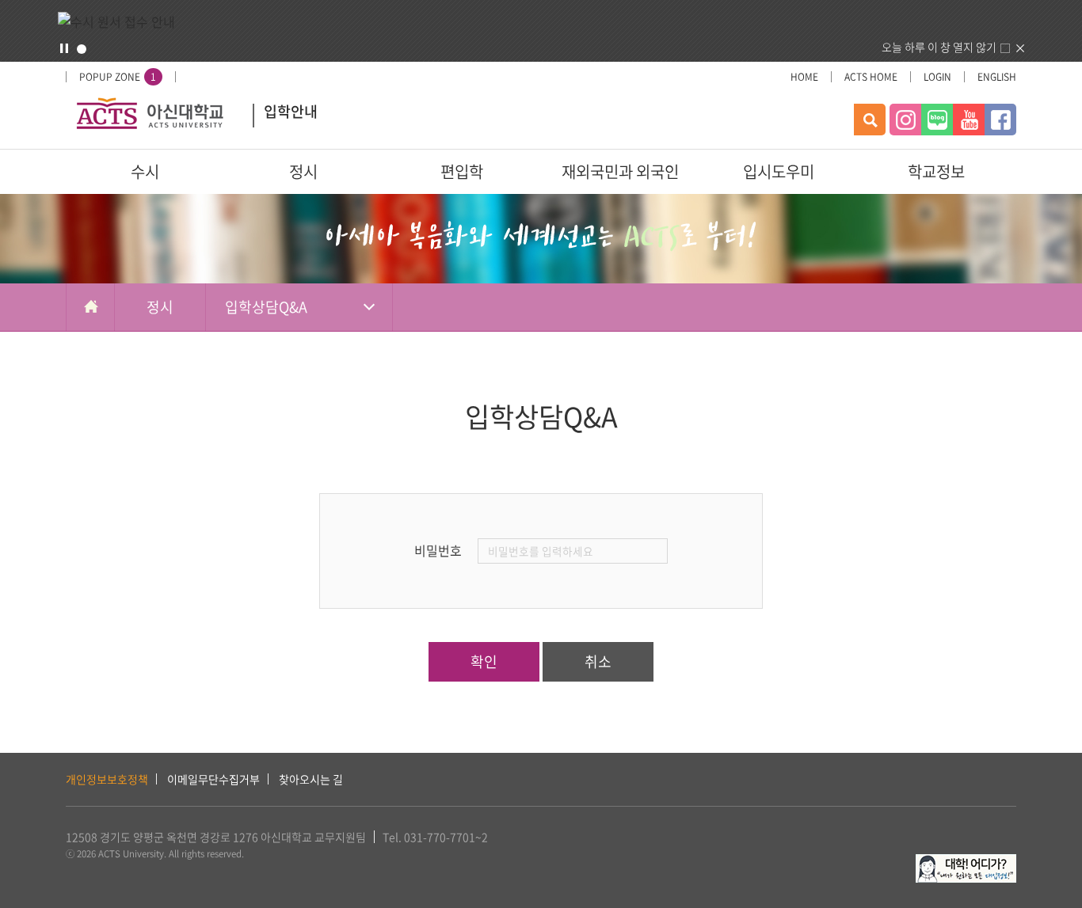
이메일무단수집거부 (213, 779)
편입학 (461, 171)
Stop (64, 48)
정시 (303, 171)
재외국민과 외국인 (620, 171)
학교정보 (936, 171)
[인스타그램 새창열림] (905, 119)
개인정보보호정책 (107, 779)
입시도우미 (778, 171)
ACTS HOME (870, 76)
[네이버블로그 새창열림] (937, 119)
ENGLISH (996, 76)
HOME (804, 76)
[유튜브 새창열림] (969, 119)
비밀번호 (438, 550)
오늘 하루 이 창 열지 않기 (939, 47)
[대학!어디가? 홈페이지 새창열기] (966, 863)
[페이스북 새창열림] (1000, 119)
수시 (145, 171)
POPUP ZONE (117, 77)
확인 (484, 661)
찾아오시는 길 (311, 779)
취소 (598, 661)
